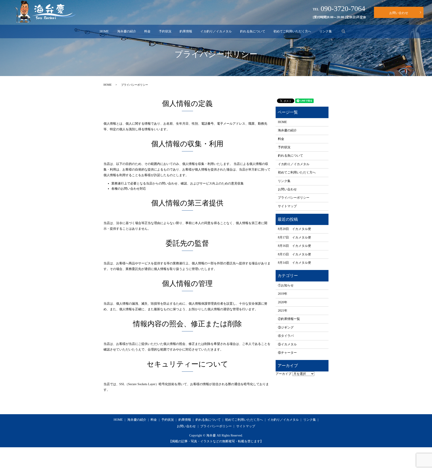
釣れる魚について (252, 31)
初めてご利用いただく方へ (292, 31)
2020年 (282, 302)
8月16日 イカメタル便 (294, 245)
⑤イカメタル (287, 344)
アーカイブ (283, 374)
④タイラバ (286, 335)
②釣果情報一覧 (289, 319)
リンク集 (325, 31)
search (343, 31)
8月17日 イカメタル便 (294, 237)
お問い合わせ (398, 13)
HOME (104, 31)
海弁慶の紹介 (126, 31)
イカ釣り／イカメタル (216, 31)
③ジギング (286, 327)
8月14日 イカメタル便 (294, 262)
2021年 (282, 310)
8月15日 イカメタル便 (294, 254)
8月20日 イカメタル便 (294, 229)
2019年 (282, 293)
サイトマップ (287, 206)
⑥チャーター (287, 352)
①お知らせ (286, 285)
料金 (147, 31)
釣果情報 (186, 31)
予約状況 (165, 31)
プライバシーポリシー (293, 197)
